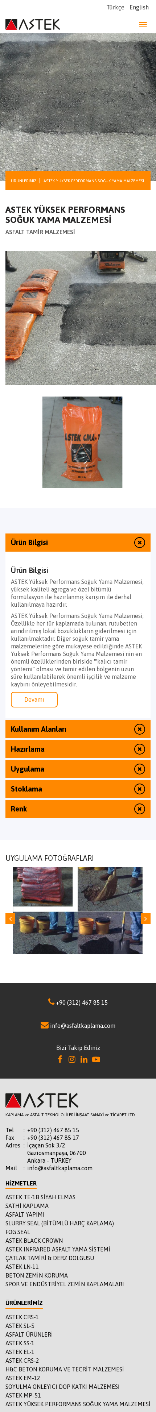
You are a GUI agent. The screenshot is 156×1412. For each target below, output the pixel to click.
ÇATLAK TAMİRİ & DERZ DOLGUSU (49, 1258)
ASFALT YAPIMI (25, 1214)
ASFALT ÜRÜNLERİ (29, 1334)
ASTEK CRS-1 (22, 1317)
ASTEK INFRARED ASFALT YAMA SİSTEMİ (57, 1249)
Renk (19, 809)
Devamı (34, 699)
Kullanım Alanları (38, 729)
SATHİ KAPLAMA (27, 1206)
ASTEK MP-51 (23, 1395)
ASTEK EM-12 (22, 1378)
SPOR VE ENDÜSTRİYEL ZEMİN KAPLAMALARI (64, 1284)
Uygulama (27, 769)
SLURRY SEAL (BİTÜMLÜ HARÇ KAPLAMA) (59, 1223)
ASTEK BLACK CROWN (34, 1240)
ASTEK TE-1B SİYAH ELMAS (40, 1197)
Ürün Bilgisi (29, 542)
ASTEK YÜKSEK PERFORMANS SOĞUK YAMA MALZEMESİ (78, 1404)
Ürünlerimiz (23, 181)
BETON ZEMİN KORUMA (36, 1275)
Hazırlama (28, 749)
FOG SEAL (17, 1232)
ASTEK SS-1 (19, 1343)
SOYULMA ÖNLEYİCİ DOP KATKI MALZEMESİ (62, 1386)
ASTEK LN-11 (22, 1266)
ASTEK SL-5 (19, 1325)
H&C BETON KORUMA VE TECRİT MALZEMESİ (64, 1369)
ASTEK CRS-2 (22, 1360)
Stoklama (26, 789)
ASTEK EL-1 (19, 1352)
